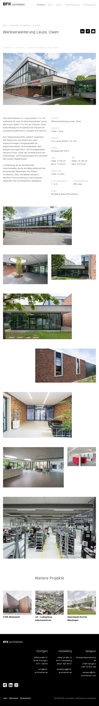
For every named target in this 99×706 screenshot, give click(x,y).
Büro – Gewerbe (11, 25)
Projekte (41, 5)
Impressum (13, 698)
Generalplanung (72, 5)
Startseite (7, 47)
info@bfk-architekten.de (41, 671)
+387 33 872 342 (88, 667)
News (59, 5)
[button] (82, 31)
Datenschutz (25, 698)
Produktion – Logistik (30, 25)
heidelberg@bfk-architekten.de (64, 671)
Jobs (5, 698)
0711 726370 (42, 664)
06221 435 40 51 (64, 664)
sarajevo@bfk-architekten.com (88, 674)
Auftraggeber (89, 5)
